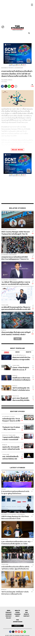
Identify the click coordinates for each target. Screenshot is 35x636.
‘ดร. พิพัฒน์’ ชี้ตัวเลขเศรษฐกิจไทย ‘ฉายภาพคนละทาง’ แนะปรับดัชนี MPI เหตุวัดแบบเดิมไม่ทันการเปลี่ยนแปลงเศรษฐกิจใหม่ (15, 283)
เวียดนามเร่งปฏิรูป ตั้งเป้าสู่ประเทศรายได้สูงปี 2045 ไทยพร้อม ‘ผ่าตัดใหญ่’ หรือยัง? (15, 333)
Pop (26, 610)
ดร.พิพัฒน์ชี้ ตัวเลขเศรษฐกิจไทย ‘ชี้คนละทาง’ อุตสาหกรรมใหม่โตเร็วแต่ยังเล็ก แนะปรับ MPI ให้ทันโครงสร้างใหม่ (16, 308)
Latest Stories (17, 467)
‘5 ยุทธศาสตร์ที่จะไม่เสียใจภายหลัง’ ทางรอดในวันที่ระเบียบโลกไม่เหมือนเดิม (10, 438)
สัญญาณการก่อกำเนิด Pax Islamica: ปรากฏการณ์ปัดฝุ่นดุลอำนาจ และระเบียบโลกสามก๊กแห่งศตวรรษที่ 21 (21, 358)
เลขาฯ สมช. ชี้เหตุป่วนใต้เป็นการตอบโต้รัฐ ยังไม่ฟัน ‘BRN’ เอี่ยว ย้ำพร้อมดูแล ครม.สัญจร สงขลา (20, 399)
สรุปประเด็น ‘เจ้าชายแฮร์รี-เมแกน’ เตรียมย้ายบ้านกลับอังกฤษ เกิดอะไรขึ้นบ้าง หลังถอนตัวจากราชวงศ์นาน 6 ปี (11, 448)
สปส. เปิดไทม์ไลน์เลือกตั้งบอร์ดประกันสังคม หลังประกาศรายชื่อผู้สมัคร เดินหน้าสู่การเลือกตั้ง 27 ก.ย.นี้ (11, 457)
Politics (15, 396)
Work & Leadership (16, 68)
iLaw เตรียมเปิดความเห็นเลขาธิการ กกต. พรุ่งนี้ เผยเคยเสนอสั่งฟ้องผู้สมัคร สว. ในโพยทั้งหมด (16, 542)
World (3, 330)
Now (26, 612)
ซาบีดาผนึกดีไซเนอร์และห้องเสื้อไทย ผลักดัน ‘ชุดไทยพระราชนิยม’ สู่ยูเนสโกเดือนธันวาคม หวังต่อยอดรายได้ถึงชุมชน (15, 568)
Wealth (17, 610)
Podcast (8, 612)
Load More (17, 598)
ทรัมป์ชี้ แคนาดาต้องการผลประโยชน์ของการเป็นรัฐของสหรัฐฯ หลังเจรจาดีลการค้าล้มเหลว (21, 379)
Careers (17, 614)
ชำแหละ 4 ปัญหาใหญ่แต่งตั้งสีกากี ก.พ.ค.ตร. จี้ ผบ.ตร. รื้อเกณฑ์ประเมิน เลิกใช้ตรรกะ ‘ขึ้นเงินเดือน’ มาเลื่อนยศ (21, 368)
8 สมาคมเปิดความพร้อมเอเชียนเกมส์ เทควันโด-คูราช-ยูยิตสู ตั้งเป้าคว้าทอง (15, 492)
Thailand (4, 305)
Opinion (8, 614)
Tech (13, 416)
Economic (5, 255)
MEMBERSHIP (17, 625)
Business (4, 68)
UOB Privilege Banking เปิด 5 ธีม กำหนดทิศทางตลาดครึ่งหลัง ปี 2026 (15, 517)
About (17, 616)
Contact (26, 616)
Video (17, 612)
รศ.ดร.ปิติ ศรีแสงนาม (19, 355)
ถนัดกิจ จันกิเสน (8, 80)
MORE (18, 339)
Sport (3, 489)
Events (26, 614)
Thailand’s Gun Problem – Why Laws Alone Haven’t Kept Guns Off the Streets (11, 428)
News (8, 610)
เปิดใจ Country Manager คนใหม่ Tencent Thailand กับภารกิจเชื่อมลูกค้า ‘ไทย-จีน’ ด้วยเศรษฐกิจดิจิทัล (15, 233)
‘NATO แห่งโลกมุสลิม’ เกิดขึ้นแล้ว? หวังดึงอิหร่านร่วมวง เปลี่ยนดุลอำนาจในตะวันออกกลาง (21, 389)
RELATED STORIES (17, 208)
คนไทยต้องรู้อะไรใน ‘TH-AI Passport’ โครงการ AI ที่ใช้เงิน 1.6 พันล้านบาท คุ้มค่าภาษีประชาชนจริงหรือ (11, 420)
